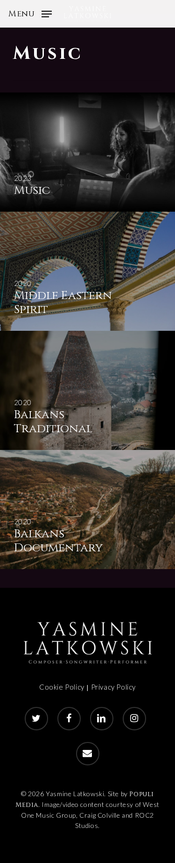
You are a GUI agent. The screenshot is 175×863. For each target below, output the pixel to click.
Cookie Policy (61, 687)
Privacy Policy (113, 687)
